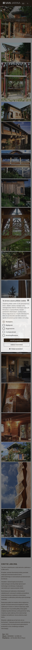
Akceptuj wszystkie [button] (16, 340)
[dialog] (16, 325)
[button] (16, 349)
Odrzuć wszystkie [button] (17, 345)
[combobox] (28, 300)
